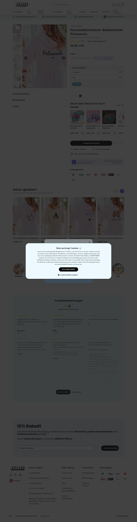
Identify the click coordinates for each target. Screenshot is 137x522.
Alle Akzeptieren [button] (68, 269)
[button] (68, 275)
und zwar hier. (77, 264)
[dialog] (68, 261)
